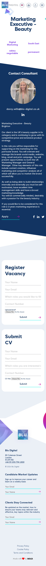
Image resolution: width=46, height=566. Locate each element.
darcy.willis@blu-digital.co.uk (23, 109)
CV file (8, 379)
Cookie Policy (23, 549)
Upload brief (10, 310)
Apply (5, 216)
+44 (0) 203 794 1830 (14, 462)
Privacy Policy (23, 546)
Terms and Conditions (23, 553)
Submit (23, 317)
